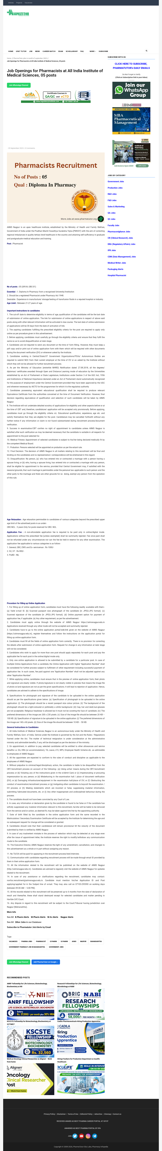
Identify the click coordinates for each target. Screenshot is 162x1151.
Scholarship (72, 51)
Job (30, 51)
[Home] (18, 13)
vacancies (13, 941)
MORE (92, 51)
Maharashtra (96, 941)
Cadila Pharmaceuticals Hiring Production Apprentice (78, 1021)
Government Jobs (56, 947)
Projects (19, 3)
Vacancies (28, 3)
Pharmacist (41, 941)
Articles (11, 3)
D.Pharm (53, 941)
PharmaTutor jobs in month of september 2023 (30, 58)
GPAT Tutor (21, 51)
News (37, 51)
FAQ (82, 51)
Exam (60, 51)
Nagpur (83, 941)
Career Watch (49, 51)
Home (10, 51)
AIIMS (74, 941)
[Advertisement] (93, 26)
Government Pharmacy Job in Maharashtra (27, 947)
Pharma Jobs (26, 941)
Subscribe (103, 51)
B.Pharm (64, 941)
